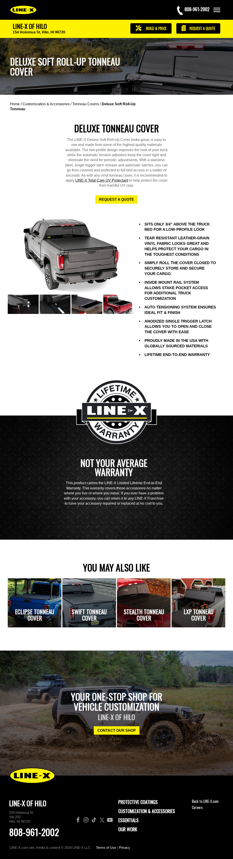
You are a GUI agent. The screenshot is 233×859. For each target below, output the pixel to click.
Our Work (127, 829)
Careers (197, 807)
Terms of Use (106, 847)
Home (15, 104)
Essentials (128, 820)
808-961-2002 (34, 832)
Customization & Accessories (46, 104)
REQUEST (202, 28)
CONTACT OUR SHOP (116, 730)
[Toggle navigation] (217, 10)
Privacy (124, 847)
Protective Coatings (138, 802)
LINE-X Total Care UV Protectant (101, 180)
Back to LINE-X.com (205, 801)
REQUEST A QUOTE (116, 199)
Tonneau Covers (85, 104)
